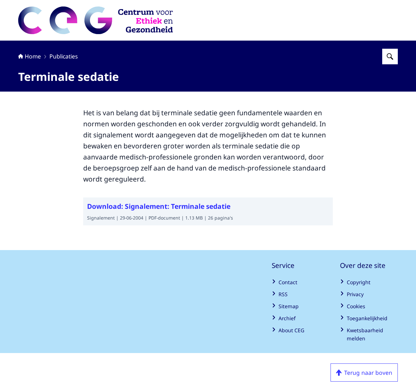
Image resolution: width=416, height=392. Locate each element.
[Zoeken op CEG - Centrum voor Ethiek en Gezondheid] (390, 56)
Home (33, 56)
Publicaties (63, 56)
